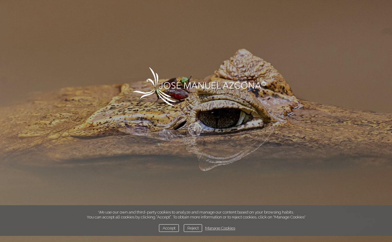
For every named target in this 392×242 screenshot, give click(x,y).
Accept (169, 227)
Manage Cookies (220, 227)
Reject (193, 227)
